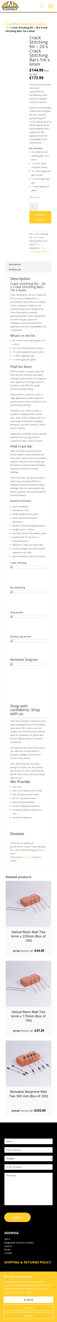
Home (9, 24)
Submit (17, 1217)
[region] (28, 1297)
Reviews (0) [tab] (15, 269)
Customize (29, 1307)
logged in (27, 857)
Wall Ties (20, 24)
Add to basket (40, 217)
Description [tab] (15, 264)
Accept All (28, 1299)
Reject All (28, 1315)
